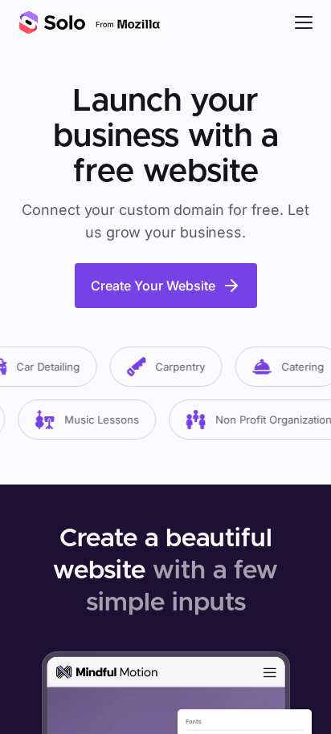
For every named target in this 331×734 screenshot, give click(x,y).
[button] (303, 22)
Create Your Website (153, 286)
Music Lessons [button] (98, 419)
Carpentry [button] (177, 366)
